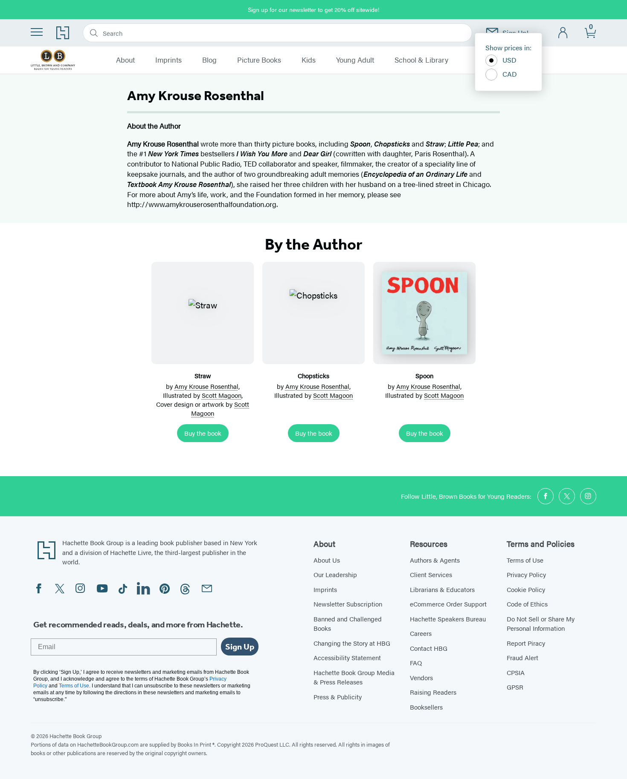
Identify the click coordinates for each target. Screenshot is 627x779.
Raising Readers (433, 691)
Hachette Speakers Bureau (448, 618)
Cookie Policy (526, 589)
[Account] (563, 33)
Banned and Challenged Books (348, 623)
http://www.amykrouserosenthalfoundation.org (201, 204)
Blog (209, 60)
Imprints (168, 60)
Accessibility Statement (347, 657)
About (125, 60)
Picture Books (259, 60)
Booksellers (426, 706)
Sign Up (239, 646)
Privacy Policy (526, 574)
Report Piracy (526, 642)
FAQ (416, 662)
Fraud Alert (522, 657)
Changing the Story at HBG (352, 642)
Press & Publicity (338, 696)
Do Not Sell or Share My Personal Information (541, 623)
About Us (327, 559)
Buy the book (202, 432)
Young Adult (355, 60)
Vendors (421, 677)
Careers (421, 633)
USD (509, 60)
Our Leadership (335, 574)
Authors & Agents (435, 559)
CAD (509, 74)
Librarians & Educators (442, 589)
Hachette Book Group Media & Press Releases (354, 677)
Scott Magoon (221, 395)
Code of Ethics (527, 603)
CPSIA (516, 672)
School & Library (421, 60)
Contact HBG (428, 648)
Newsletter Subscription (348, 603)
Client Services (431, 574)
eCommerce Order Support (448, 603)
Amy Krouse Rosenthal (206, 386)
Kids (309, 60)
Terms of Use (525, 559)
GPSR (515, 686)
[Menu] (37, 32)
